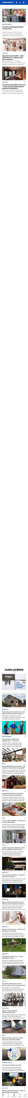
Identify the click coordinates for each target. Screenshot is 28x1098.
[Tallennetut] (20, 2)
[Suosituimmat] (16, 2)
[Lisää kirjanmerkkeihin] (25, 24)
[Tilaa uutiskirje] (23, 2)
